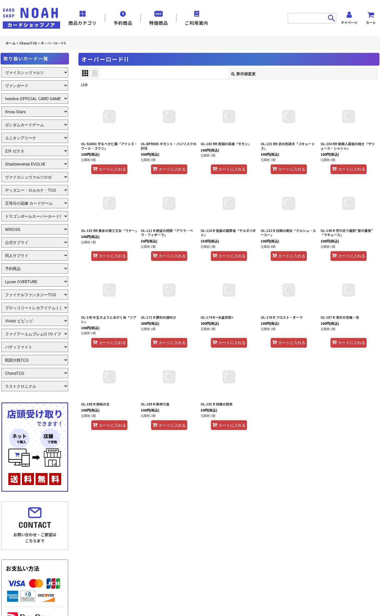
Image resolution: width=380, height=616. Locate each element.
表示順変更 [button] (246, 73)
